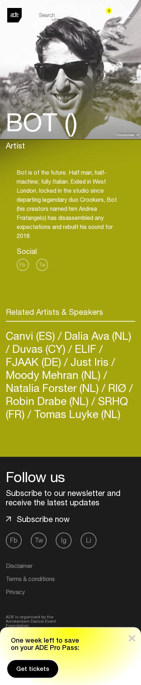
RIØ (117, 387)
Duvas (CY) (38, 348)
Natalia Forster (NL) (54, 387)
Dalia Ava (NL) (96, 335)
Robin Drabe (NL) (48, 400)
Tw (42, 265)
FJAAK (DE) (35, 361)
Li (88, 540)
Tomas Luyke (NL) (75, 414)
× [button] (132, 636)
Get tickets (32, 668)
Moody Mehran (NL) (54, 374)
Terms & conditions (30, 579)
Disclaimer (125, 135)
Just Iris (89, 361)
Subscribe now (43, 519)
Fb (23, 265)
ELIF (85, 348)
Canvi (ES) (32, 335)
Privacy (15, 592)
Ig (64, 540)
